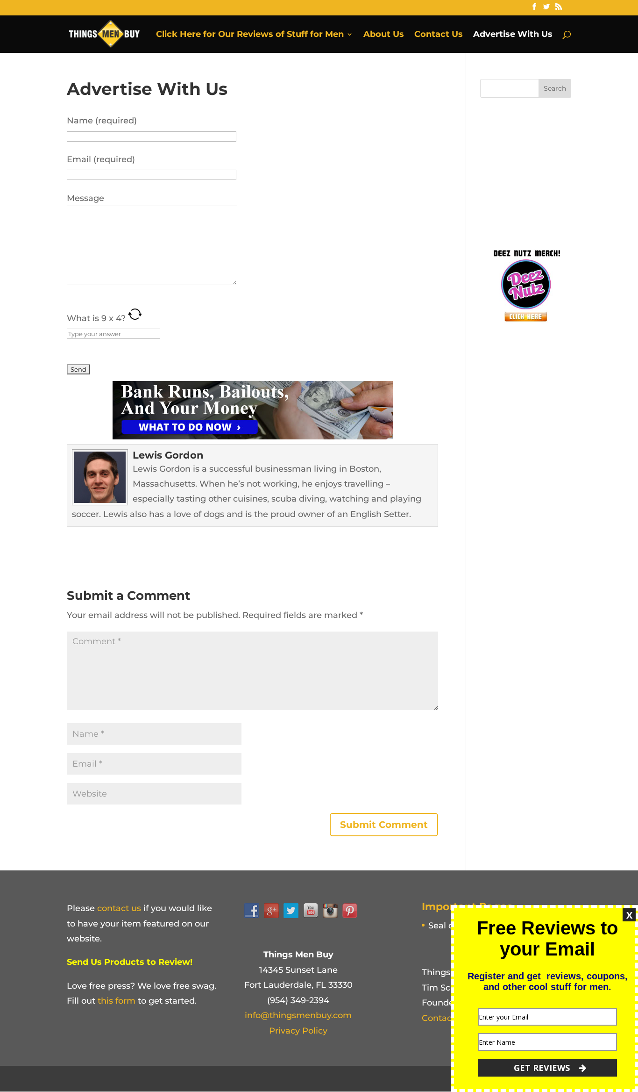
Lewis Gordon (168, 455)
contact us (119, 908)
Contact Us (438, 35)
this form (116, 1001)
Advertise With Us (513, 35)
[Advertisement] (550, 170)
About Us (383, 35)
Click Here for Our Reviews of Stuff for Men (250, 35)
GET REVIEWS (543, 1067)
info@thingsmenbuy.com (298, 1015)
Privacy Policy (298, 1031)
